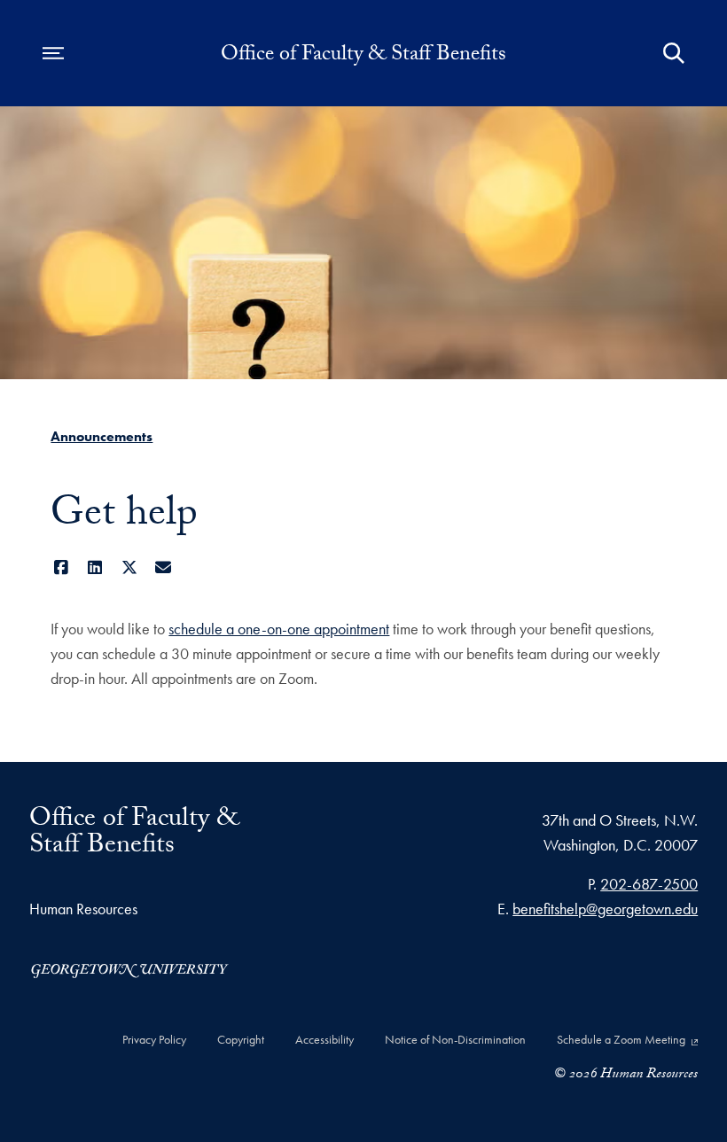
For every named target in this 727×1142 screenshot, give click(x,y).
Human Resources (83, 908)
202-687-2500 (649, 884)
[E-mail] (163, 567)
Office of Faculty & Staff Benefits (363, 56)
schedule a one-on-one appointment (278, 628)
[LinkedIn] (95, 567)
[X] (129, 567)
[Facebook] (61, 567)
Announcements (101, 436)
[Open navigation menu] (53, 53)
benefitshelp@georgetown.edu (605, 908)
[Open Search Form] (674, 53)
